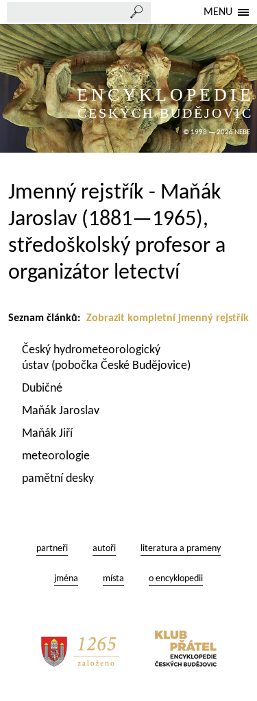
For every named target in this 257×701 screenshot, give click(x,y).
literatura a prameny (180, 549)
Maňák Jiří (48, 433)
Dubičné (43, 388)
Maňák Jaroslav (62, 411)
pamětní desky (59, 478)
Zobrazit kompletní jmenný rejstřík (167, 318)
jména (66, 579)
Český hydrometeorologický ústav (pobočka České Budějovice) (106, 358)
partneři (52, 549)
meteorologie (57, 456)
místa (113, 579)
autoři (104, 549)
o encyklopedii (176, 579)
